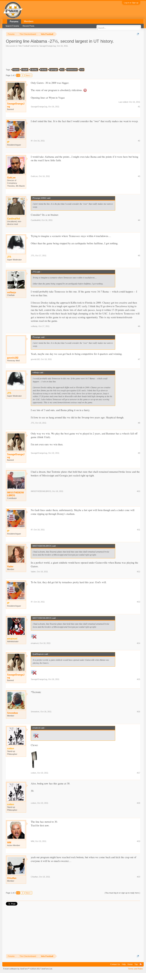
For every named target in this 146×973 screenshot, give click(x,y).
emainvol (34, 643)
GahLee (11, 177)
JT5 (32, 255)
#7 (139, 359)
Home (130, 964)
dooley (34, 70)
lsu (62, 70)
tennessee (72, 70)
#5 (139, 255)
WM (9, 842)
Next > (28, 75)
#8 (139, 423)
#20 (138, 877)
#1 (139, 107)
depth (25, 70)
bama (16, 70)
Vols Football (23, 46)
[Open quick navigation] (138, 34)
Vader (10, 566)
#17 (138, 773)
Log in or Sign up (131, 3)
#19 (138, 841)
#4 (139, 220)
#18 (138, 803)
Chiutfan (11, 878)
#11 (138, 530)
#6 (139, 326)
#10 (138, 491)
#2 (139, 141)
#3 (139, 176)
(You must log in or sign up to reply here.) (122, 893)
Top (136, 964)
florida (44, 70)
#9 (139, 453)
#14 (138, 643)
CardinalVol (35, 220)
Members (28, 21)
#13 (138, 602)
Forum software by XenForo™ (28, 969)
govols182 (12, 357)
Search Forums (12, 26)
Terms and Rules (135, 969)
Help (124, 964)
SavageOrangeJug (47, 46)
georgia (54, 70)
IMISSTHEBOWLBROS (15, 494)
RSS (140, 964)
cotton (33, 773)
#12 (138, 572)
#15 (138, 679)
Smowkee (12, 713)
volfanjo (11, 292)
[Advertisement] (70, 57)
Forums (14, 21)
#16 (138, 712)
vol (82, 70)
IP (32, 141)
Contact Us (115, 964)
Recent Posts (28, 26)
